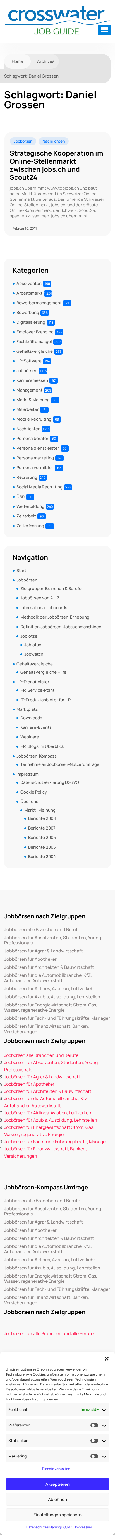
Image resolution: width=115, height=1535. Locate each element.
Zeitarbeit (26, 516)
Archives (45, 61)
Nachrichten (53, 141)
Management (29, 390)
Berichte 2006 (42, 837)
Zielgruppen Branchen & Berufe (51, 588)
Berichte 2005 (42, 847)
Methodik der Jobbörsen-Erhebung (54, 617)
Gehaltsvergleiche (34, 351)
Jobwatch (33, 654)
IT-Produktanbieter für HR (45, 700)
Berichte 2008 (42, 818)
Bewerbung (27, 312)
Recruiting (26, 477)
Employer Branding (35, 332)
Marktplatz (27, 709)
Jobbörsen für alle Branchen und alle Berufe (49, 1333)
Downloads (31, 718)
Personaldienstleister (37, 448)
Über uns (29, 801)
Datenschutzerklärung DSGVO (49, 1527)
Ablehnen (57, 1499)
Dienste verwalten (56, 1468)
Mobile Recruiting (33, 419)
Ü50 (20, 496)
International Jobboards (43, 608)
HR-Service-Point (37, 690)
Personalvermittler (34, 467)
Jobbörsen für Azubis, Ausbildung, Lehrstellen (52, 997)
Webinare (29, 737)
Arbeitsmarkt (29, 293)
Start (21, 570)
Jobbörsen (23, 141)
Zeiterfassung (30, 526)
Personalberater (32, 438)
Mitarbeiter (27, 409)
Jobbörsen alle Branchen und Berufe (42, 929)
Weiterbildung (30, 506)
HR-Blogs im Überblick (42, 746)
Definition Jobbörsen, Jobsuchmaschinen (60, 627)
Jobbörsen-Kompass (36, 756)
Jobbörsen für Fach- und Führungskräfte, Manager (57, 1018)
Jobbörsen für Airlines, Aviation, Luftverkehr (49, 988)
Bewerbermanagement (39, 303)
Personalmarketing (35, 458)
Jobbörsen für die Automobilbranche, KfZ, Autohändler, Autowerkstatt (48, 978)
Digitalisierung (30, 322)
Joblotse (28, 636)
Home (17, 61)
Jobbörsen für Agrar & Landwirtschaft (43, 951)
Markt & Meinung (33, 400)
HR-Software (29, 361)
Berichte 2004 (42, 856)
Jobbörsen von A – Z (39, 598)
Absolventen (29, 283)
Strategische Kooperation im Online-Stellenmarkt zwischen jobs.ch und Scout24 (56, 165)
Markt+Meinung (40, 810)
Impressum (83, 1527)
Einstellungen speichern (57, 1515)
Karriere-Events (36, 727)
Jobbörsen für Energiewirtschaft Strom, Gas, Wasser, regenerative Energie (50, 1007)
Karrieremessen (32, 380)
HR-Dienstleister (32, 682)
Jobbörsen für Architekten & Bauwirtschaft (49, 967)
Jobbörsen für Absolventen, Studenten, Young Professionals (52, 940)
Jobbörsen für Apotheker (30, 959)
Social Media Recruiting (39, 487)
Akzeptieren (57, 1484)
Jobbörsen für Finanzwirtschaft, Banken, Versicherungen (46, 1029)
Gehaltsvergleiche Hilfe (43, 672)
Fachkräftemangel (34, 341)
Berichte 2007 (42, 828)
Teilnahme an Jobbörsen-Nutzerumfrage (59, 764)
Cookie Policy (33, 792)
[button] (106, 1358)
